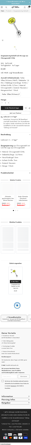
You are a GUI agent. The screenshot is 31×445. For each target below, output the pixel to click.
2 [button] (15, 210)
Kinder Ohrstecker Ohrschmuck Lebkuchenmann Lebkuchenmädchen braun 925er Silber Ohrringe (23, 198)
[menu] (2, 7)
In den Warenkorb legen (12, 108)
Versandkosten (17, 73)
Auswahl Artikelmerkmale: (15, 84)
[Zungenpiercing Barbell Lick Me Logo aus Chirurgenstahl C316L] (15, 273)
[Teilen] (29, 108)
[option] (15, 27)
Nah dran (29, 2)
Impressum (13, 386)
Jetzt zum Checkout (15, 113)
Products (9, 11)
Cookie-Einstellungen (5, 444)
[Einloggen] (25, 7)
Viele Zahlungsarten (8, 341)
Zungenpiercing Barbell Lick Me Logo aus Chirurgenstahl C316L (15, 286)
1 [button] (13, 210)
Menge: (4, 100)
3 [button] (17, 210)
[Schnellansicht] (11, 272)
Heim (2, 11)
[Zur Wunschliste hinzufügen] (26, 108)
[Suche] (6, 7)
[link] (8, 245)
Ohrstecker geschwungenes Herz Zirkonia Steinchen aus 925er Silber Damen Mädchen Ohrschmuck (8, 198)
